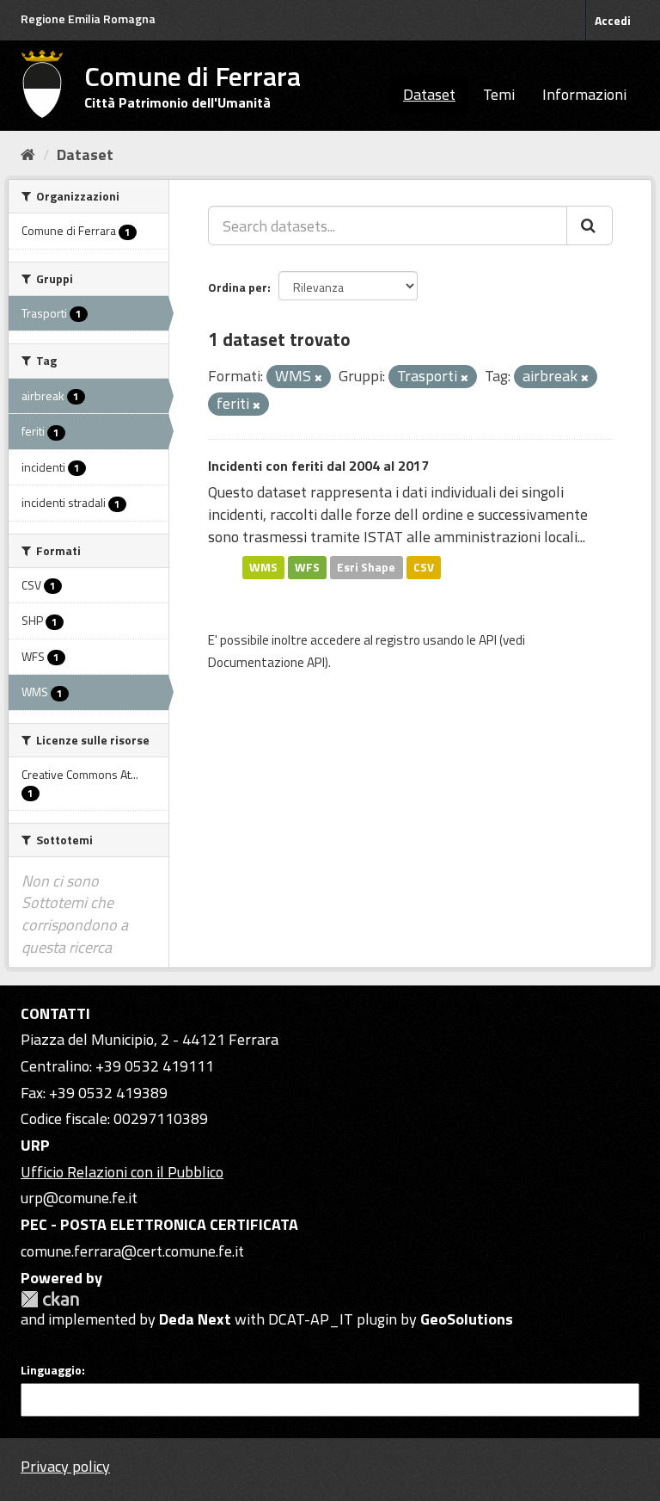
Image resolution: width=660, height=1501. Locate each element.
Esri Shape (366, 567)
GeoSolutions (466, 1319)
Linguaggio (51, 1370)
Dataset (429, 94)
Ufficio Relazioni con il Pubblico (122, 1171)
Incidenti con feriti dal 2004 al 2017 (318, 465)
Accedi (613, 20)
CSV (423, 567)
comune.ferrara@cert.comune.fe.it (132, 1251)
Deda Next (195, 1319)
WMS (263, 567)
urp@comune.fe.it (79, 1197)
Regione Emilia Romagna (88, 18)
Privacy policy (65, 1466)
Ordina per (237, 287)
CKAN (50, 1299)
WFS (307, 567)
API (488, 640)
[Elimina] (318, 378)
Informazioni (584, 94)
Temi (499, 94)
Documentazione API (266, 662)
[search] (589, 225)
